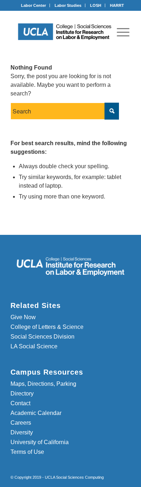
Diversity (21, 432)
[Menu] (123, 32)
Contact (20, 403)
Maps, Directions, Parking (43, 384)
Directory (22, 393)
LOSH (95, 5)
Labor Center (33, 5)
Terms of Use (27, 452)
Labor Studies (68, 5)
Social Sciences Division (42, 337)
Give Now (23, 317)
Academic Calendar (35, 413)
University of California (39, 442)
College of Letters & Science (47, 327)
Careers (20, 423)
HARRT (117, 5)
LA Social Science (33, 346)
